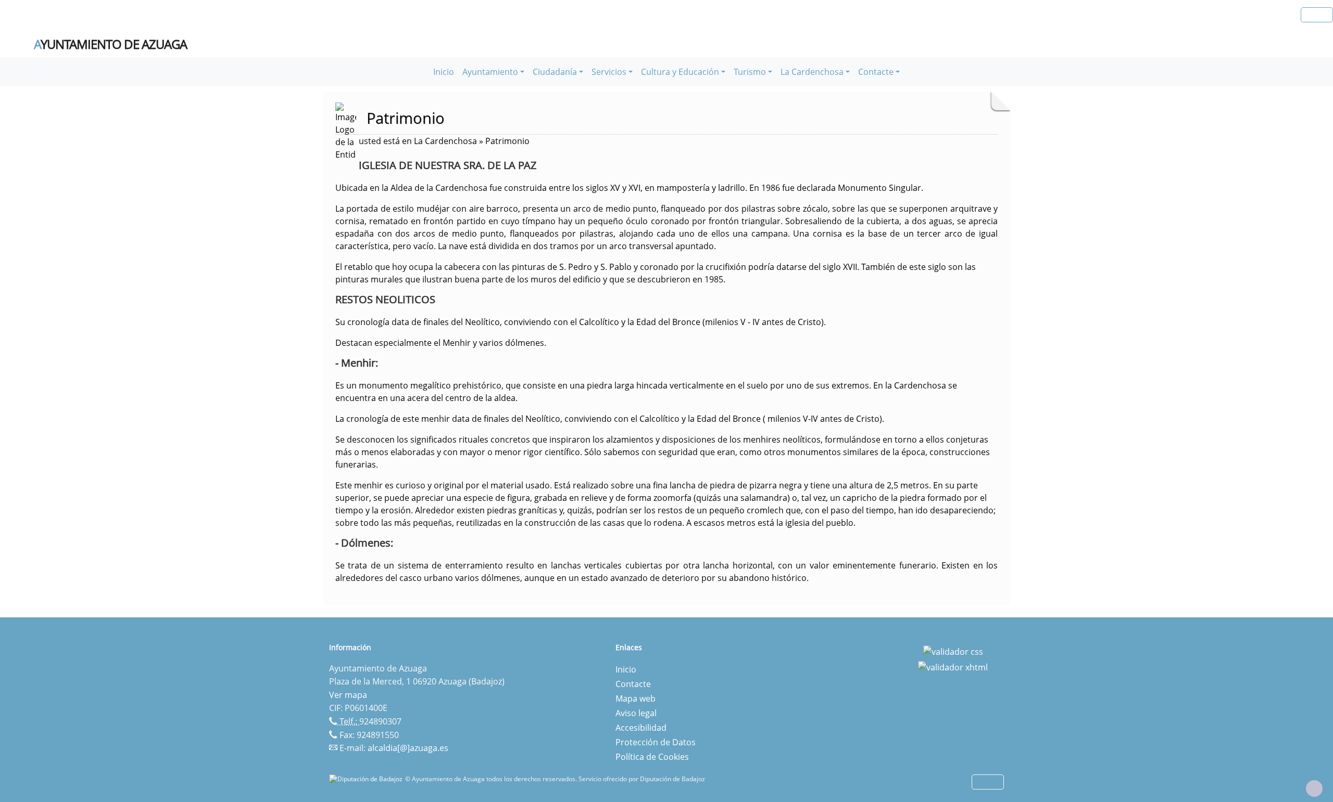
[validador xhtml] (953, 666)
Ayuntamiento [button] (490, 71)
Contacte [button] (876, 71)
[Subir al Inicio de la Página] (1314, 788)
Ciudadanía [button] (555, 71)
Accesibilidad (640, 727)
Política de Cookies (652, 756)
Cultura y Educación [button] (680, 71)
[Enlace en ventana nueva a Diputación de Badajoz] (367, 778)
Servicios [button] (609, 71)
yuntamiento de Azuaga (110, 44)
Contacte (633, 684)
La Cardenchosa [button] (812, 71)
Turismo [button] (750, 71)
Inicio (443, 71)
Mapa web (635, 698)
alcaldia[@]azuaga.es (408, 748)
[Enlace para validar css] (953, 650)
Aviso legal (636, 713)
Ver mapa (348, 695)
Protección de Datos (655, 742)
